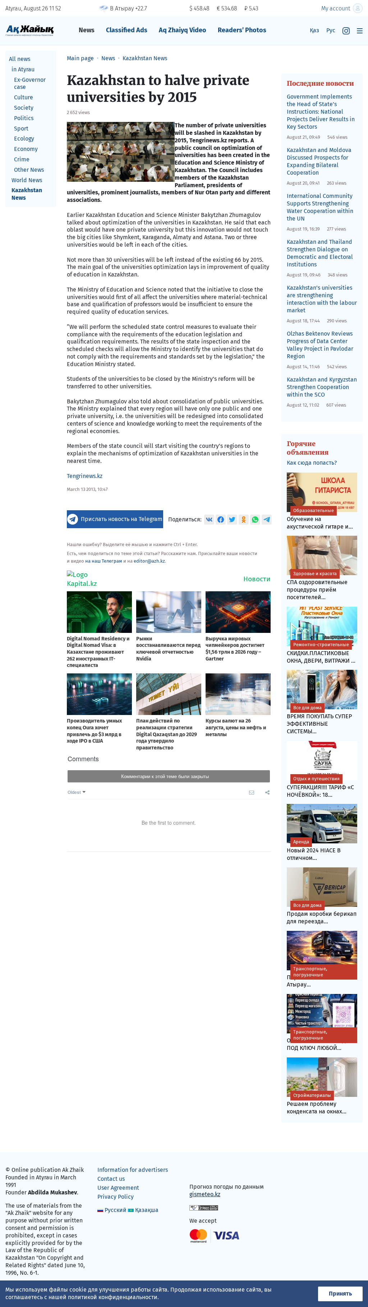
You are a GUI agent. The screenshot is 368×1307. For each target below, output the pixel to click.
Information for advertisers (132, 1169)
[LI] (205, 1171)
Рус (330, 30)
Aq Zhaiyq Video (182, 30)
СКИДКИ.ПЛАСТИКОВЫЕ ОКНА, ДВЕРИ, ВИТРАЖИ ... (321, 653)
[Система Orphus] (203, 1207)
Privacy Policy (115, 1196)
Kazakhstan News (27, 194)
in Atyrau (23, 69)
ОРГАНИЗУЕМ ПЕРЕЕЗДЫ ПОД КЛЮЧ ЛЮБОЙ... (318, 1040)
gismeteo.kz (204, 1194)
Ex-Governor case (30, 83)
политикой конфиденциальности (112, 1297)
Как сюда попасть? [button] (312, 462)
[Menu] (360, 30)
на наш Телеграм (103, 561)
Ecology (24, 138)
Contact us (111, 1178)
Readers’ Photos (242, 30)
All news (19, 59)
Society (23, 107)
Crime (21, 159)
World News (27, 180)
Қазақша (146, 1210)
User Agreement (118, 1187)
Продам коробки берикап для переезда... (321, 914)
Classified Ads (126, 30)
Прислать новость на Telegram (121, 519)
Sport (21, 128)
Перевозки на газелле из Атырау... (321, 977)
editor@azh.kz (149, 561)
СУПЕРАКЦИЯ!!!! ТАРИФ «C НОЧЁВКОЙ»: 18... (320, 787)
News (87, 30)
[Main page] (29, 30)
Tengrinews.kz (84, 476)
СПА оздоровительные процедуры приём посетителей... (317, 586)
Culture (23, 97)
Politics (23, 118)
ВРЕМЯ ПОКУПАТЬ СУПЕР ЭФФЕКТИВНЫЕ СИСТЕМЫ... (319, 720)
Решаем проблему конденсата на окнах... (316, 1104)
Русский (115, 1210)
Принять (340, 1293)
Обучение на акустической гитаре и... (320, 519)
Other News (29, 169)
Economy (26, 149)
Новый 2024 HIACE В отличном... (314, 850)
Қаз (314, 30)
